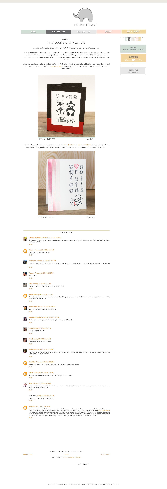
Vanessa (31, 273)
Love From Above (84, 145)
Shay (30, 383)
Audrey (31, 349)
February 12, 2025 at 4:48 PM (46, 307)
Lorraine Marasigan (35, 238)
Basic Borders (69, 145)
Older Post (105, 454)
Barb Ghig (32, 362)
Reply (30, 244)
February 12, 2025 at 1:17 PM (43, 294)
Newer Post (27, 454)
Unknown (32, 250)
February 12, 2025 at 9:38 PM (41, 339)
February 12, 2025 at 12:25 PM (46, 261)
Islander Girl (33, 307)
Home (67, 454)
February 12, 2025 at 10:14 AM (44, 250)
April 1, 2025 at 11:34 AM (43, 406)
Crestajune (32, 261)
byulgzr (31, 294)
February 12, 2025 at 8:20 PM (49, 317)
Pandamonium (56, 66)
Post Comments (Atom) (72, 457)
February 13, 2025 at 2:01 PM (45, 362)
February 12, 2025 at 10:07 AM (51, 238)
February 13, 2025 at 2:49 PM (44, 373)
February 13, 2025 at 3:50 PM (42, 383)
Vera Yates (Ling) (34, 317)
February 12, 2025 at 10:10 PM (43, 349)
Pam (30, 328)
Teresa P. (32, 373)
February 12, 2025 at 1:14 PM (41, 284)
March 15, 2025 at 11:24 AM (45, 396)
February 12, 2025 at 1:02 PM (44, 273)
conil (30, 284)
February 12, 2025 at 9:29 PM (41, 328)
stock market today (104, 410)
